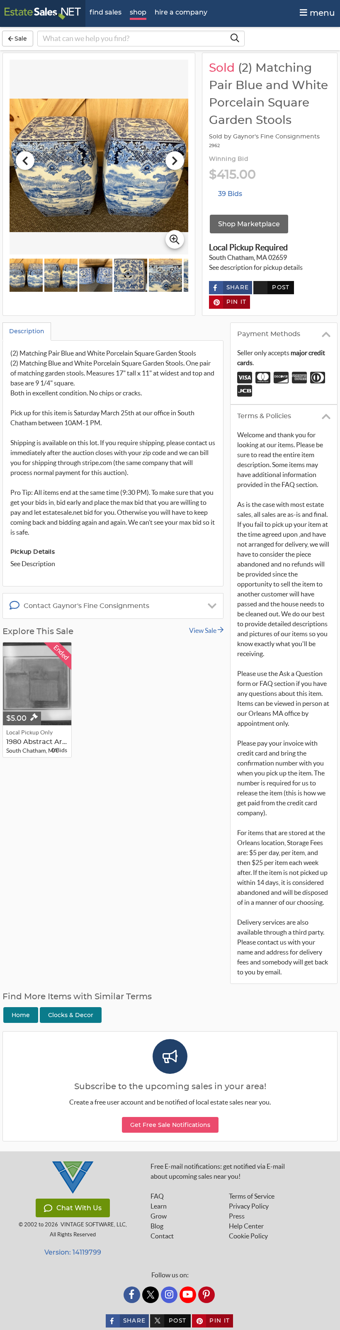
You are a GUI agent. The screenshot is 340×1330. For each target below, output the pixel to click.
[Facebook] (132, 1294)
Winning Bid (228, 159)
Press (237, 1216)
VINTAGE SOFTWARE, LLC (93, 1224)
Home (21, 1015)
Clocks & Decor (70, 1015)
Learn (159, 1206)
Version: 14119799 (72, 1252)
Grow (159, 1216)
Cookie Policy (248, 1236)
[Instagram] (169, 1294)
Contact (162, 1236)
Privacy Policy (249, 1206)
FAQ (157, 1196)
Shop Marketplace (249, 224)
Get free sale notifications (170, 1125)
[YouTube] (188, 1294)
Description (26, 331)
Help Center (246, 1226)
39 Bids (230, 194)
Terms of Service (251, 1196)
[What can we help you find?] (235, 38)
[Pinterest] (206, 1294)
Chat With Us (79, 1208)
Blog (157, 1226)
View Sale (203, 630)
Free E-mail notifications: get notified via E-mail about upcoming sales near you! (218, 1171)
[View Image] (26, 275)
